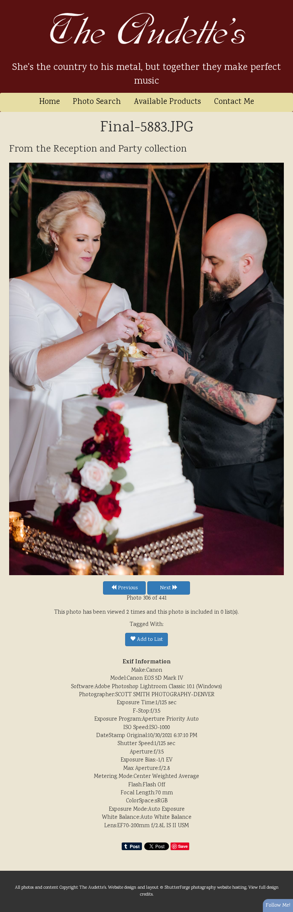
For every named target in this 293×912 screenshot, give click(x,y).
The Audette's (146, 30)
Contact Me (234, 102)
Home (49, 102)
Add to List (149, 640)
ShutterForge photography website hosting (205, 887)
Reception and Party (97, 149)
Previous (127, 588)
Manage (282, 3)
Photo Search (97, 102)
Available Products (167, 102)
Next (166, 588)
